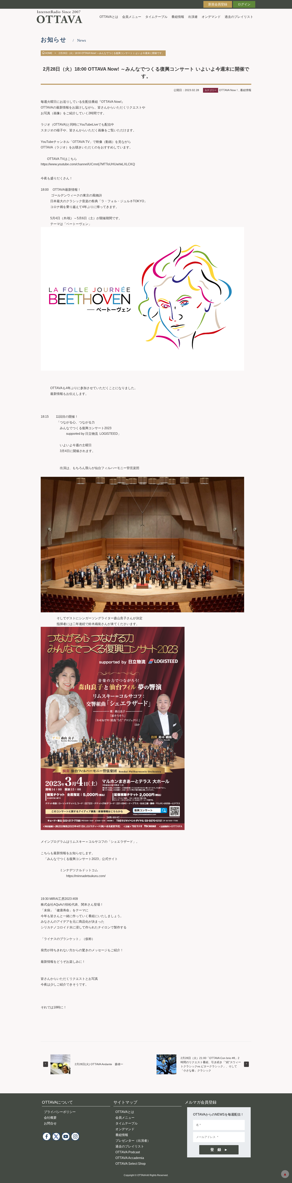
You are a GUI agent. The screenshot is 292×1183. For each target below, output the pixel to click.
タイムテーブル (156, 16)
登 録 (215, 1150)
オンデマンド (211, 16)
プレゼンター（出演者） (132, 1140)
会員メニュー (131, 16)
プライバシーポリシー (60, 1112)
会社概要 (50, 1117)
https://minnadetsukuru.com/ (87, 876)
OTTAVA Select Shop (130, 1163)
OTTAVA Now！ (229, 90)
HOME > (50, 53)
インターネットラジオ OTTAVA (61, 17)
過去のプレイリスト (239, 16)
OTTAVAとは (109, 16)
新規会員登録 (217, 4)
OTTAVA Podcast (127, 1152)
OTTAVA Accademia (129, 1158)
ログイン (244, 4)
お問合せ (50, 1123)
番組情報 (177, 16)
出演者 (193, 16)
